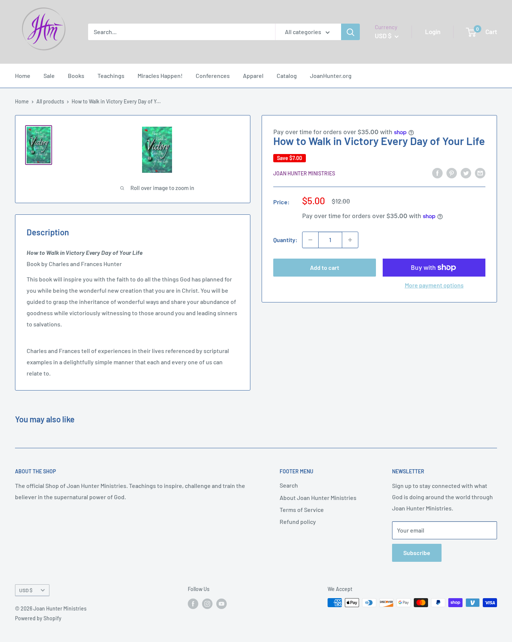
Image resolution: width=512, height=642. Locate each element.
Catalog (287, 75)
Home (22, 75)
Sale (49, 75)
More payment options (434, 285)
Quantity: (285, 239)
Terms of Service (302, 509)
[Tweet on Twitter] (466, 172)
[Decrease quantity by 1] (310, 240)
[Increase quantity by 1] (350, 240)
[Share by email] (480, 172)
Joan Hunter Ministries (304, 173)
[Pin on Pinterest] (451, 172)
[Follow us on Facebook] (193, 603)
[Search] (350, 32)
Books (76, 75)
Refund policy (298, 521)
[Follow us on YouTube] (221, 603)
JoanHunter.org (331, 75)
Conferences (213, 75)
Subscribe (416, 552)
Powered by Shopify (38, 618)
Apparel (253, 75)
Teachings (110, 75)
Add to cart (324, 267)
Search (289, 485)
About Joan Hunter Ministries (318, 497)
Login (432, 31)
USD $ (26, 590)
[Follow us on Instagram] (207, 603)
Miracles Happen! (160, 75)
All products (50, 101)
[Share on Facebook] (437, 172)
